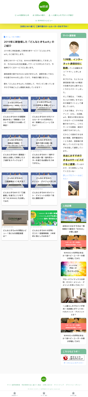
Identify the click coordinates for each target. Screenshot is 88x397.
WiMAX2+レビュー (45, 20)
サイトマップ (59, 385)
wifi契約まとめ (23, 15)
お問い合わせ (47, 385)
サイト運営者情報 (13, 385)
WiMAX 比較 (73, 395)
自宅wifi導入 (40, 15)
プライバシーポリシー (74, 385)
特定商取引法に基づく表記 (31, 385)
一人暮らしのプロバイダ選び (61, 15)
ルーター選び (44, 395)
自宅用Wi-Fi (15, 395)
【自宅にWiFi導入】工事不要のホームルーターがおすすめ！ (44, 26)
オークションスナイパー (74, 363)
